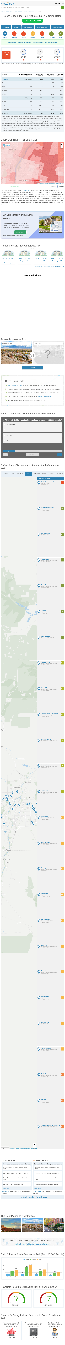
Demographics (28, 27)
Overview (6, 27)
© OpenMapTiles (57, 183)
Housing (44, 473)
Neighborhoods (57, 27)
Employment (36, 473)
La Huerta (9, 430)
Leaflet (62, 183)
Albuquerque (18, 11)
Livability (56, 3)
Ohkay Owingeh (11, 424)
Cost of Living (20, 473)
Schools (51, 473)
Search (3, 11)
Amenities (12, 473)
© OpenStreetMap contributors (48, 183)
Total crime (5, 79)
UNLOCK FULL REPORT (33, 21)
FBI (45, 63)
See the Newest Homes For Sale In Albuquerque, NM (49, 266)
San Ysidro (9, 435)
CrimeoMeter (27, 190)
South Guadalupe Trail (30, 11)
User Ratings (59, 473)
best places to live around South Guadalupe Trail (17, 1151)
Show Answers (32, 454)
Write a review (6, 1191)
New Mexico (9, 11)
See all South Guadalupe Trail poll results (32, 1197)
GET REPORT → (20, 232)
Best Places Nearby (42, 27)
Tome (7, 441)
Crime (28, 473)
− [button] (61, 147)
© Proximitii (39, 183)
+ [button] (61, 144)
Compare (32, 367)
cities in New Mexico (44, 396)
